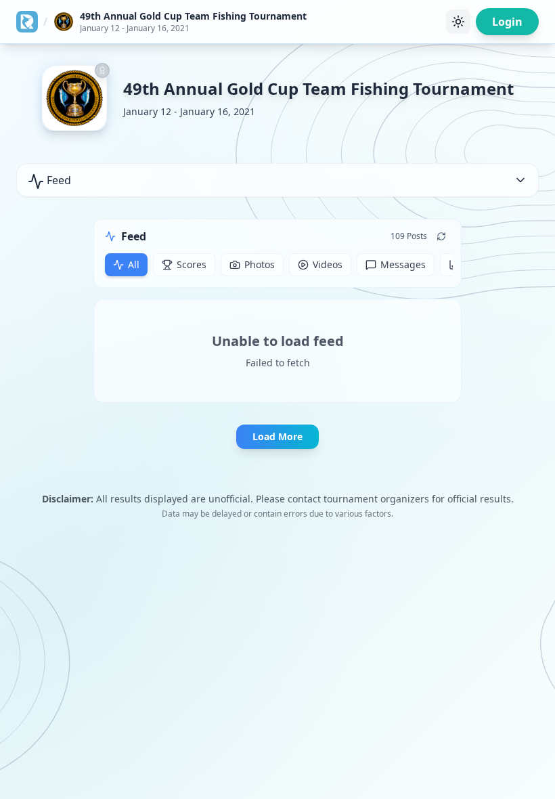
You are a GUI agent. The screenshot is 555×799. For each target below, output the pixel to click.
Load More (277, 436)
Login (507, 21)
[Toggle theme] (458, 21)
